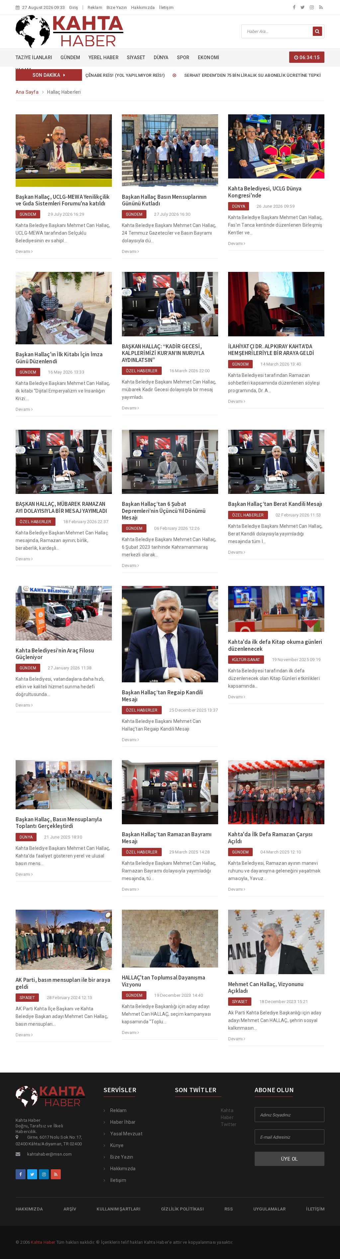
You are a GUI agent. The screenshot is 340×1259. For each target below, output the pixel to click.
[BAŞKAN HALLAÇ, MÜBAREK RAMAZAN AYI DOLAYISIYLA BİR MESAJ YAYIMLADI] (64, 464)
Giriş (73, 7)
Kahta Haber (43, 1242)
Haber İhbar (122, 1122)
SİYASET (136, 57)
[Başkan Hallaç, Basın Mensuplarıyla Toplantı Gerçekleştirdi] (64, 787)
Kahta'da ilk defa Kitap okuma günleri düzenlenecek (275, 645)
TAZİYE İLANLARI (34, 57)
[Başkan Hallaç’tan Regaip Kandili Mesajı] (170, 637)
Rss (228, 1208)
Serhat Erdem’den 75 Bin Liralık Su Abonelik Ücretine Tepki (224, 75)
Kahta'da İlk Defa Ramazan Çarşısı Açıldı (270, 838)
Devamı (23, 251)
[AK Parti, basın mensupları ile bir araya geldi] (64, 942)
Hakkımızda (143, 7)
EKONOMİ (208, 57)
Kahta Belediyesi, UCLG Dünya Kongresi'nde (265, 192)
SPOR (183, 57)
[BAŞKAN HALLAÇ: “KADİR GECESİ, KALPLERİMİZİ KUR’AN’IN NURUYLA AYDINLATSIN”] (170, 307)
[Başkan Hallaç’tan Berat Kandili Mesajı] (276, 464)
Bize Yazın (117, 7)
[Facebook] (294, 7)
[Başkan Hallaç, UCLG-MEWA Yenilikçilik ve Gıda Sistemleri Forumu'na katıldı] (64, 153)
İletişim (166, 7)
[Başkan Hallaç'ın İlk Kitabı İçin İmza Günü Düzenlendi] (64, 311)
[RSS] (321, 7)
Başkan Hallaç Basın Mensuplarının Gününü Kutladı (164, 200)
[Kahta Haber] (70, 31)
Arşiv (69, 1208)
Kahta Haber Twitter (228, 1117)
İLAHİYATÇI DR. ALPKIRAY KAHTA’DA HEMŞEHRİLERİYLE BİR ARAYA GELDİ (271, 350)
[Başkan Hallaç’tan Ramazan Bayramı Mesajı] (170, 795)
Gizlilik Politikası (182, 1208)
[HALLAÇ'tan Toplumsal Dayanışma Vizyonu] (170, 941)
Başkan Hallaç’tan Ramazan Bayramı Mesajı (167, 838)
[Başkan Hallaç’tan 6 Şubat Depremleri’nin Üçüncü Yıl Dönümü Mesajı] (170, 464)
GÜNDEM (70, 57)
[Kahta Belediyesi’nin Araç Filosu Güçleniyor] (64, 616)
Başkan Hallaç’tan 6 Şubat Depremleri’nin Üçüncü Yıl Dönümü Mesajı (164, 510)
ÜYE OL (289, 1159)
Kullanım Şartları (118, 1208)
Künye (117, 1145)
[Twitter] (302, 7)
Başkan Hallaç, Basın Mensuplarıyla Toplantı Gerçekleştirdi (59, 823)
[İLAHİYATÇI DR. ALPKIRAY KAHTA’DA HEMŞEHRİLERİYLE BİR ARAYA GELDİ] (276, 307)
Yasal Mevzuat (126, 1133)
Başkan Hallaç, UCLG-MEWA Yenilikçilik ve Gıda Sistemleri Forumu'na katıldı (63, 200)
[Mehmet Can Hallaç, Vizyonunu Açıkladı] (276, 945)
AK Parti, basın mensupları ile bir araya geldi (63, 983)
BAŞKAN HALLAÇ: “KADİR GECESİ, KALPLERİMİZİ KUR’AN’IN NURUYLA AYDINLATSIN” (163, 353)
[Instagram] (312, 7)
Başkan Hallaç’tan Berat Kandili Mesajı (275, 504)
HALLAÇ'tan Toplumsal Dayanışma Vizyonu (163, 981)
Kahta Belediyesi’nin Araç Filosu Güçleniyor (55, 654)
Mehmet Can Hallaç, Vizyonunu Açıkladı (266, 987)
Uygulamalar (269, 1208)
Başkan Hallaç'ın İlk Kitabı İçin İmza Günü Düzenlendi (59, 358)
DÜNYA (161, 57)
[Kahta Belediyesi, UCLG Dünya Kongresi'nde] (276, 149)
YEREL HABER (104, 57)
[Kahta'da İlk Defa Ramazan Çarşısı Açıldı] (276, 795)
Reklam (95, 7)
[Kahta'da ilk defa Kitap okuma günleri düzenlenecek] (276, 612)
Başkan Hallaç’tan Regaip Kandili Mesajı (162, 696)
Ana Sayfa (27, 92)
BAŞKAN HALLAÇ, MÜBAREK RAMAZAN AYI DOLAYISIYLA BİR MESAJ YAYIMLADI (61, 507)
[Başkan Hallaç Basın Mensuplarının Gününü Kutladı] (170, 153)
